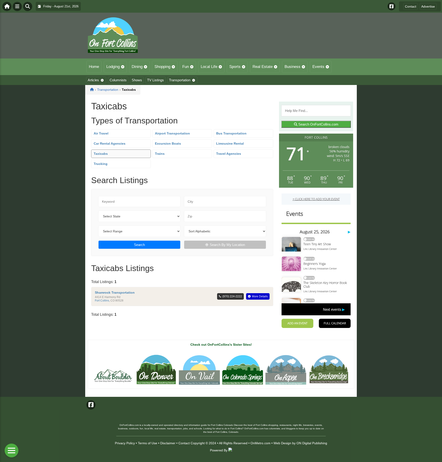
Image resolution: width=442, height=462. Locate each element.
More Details (260, 296)
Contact (410, 6)
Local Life (209, 66)
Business (292, 66)
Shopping (162, 66)
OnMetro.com (260, 443)
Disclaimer (167, 443)
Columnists (118, 80)
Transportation (179, 80)
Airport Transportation (172, 133)
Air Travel (101, 133)
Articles (93, 80)
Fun (185, 66)
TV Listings (155, 80)
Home (94, 66)
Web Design (282, 443)
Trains (160, 153)
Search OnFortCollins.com (317, 124)
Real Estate (263, 66)
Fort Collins (102, 300)
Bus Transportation (231, 133)
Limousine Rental (230, 143)
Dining (137, 66)
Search (139, 245)
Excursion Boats (168, 143)
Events (318, 66)
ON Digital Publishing (312, 443)
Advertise (428, 6)
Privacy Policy (125, 443)
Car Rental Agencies (109, 143)
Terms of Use (147, 443)
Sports (235, 66)
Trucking (101, 164)
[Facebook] (391, 6)
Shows (137, 80)
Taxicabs (101, 153)
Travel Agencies (228, 153)
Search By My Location (227, 245)
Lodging (113, 66)
